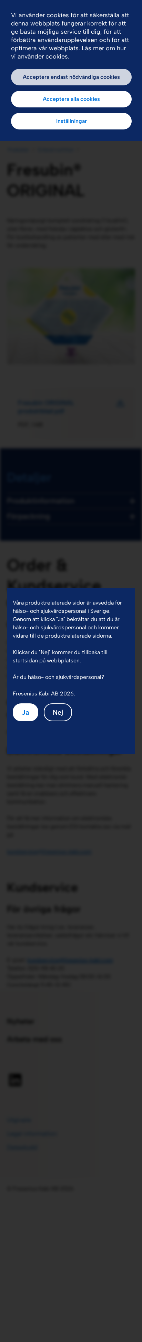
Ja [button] (25, 712)
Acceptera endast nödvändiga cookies (71, 77)
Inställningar (71, 121)
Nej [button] (58, 712)
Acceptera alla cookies (71, 99)
